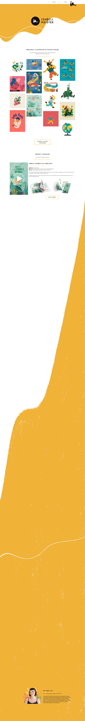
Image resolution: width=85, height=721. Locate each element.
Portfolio (54, 2)
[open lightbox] (19, 178)
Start (49, 2)
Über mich (60, 2)
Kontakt (65, 2)
